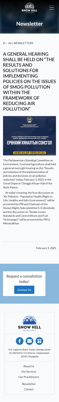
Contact (29, 389)
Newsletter (29, 384)
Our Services (28, 371)
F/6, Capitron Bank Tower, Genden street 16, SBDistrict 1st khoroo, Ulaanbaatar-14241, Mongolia (29, 353)
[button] (52, 7)
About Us (28, 366)
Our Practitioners (28, 377)
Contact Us (24, 290)
